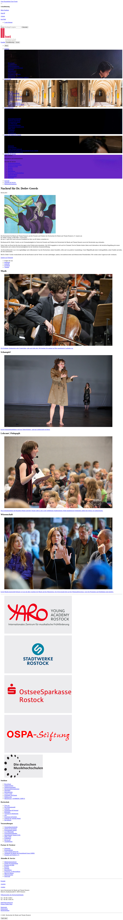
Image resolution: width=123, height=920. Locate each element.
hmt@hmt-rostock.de (7, 902)
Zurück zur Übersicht (7, 257)
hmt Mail (3, 19)
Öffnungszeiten (12, 176)
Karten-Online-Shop (6, 904)
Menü (6, 45)
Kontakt (3, 881)
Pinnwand (11, 178)
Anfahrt (3, 887)
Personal (10, 169)
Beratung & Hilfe (13, 166)
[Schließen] (1, 3)
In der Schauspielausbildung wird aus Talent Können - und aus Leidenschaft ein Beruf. (25, 429)
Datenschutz (4, 909)
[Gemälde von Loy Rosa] (30, 233)
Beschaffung (11, 171)
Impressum (4, 907)
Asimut (3, 16)
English (3, 42)
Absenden (25, 27)
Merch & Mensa (12, 174)
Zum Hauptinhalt (6, 1)
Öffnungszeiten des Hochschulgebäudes (12, 895)
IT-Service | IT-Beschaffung (16, 173)
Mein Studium (5, 10)
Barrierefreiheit (5, 910)
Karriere (10, 168)
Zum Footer (14, 1)
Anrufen (3, 884)
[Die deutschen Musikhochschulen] (23, 777)
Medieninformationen (14, 163)
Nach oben (4, 918)
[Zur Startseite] (8, 40)
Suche (2, 27)
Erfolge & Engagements (15, 165)
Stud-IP (3, 13)
